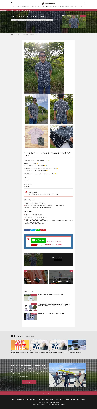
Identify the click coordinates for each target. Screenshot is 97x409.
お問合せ (83, 399)
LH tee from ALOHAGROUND (75, 352)
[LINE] (38, 230)
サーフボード (33, 6)
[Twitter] (33, 230)
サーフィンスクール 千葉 (58, 6)
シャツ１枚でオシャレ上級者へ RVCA (30, 34)
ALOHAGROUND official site (52, 402)
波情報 (72, 6)
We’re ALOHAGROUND (23, 6)
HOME (13, 34)
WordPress (62, 404)
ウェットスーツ (41, 6)
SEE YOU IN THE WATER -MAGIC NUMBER (51, 313)
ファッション (48, 6)
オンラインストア (78, 6)
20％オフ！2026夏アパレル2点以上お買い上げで (58, 353)
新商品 (50, 20)
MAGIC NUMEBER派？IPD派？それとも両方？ (51, 294)
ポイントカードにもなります (53, 241)
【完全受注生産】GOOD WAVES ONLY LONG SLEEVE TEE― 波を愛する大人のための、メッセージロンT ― (53, 305)
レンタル (67, 6)
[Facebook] (27, 230)
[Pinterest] (43, 230)
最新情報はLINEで (29, 382)
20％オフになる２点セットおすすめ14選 (39, 352)
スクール (57, 399)
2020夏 (35, 20)
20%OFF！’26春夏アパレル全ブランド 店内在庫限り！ (20, 353)
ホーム (14, 6)
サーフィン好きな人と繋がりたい (43, 20)
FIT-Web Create (50, 404)
